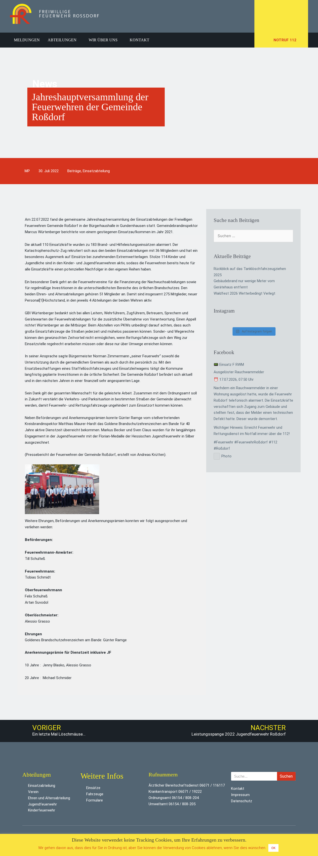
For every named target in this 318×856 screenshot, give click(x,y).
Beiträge (74, 171)
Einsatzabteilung (96, 171)
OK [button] (273, 848)
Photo (226, 456)
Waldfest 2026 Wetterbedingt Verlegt (244, 293)
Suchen (286, 776)
